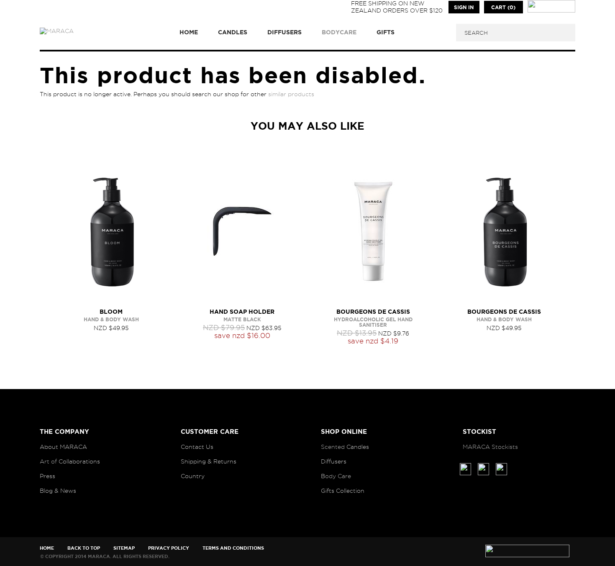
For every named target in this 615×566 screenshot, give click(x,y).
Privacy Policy (168, 548)
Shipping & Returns (208, 461)
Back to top (83, 548)
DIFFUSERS (284, 32)
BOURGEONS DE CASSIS (373, 311)
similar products (291, 94)
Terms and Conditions (233, 548)
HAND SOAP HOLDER (242, 311)
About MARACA (63, 446)
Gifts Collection (342, 490)
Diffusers (333, 461)
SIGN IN (464, 7)
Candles (357, 446)
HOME (188, 32)
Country (193, 476)
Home (47, 548)
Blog (46, 490)
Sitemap (124, 548)
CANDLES (232, 32)
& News (65, 490)
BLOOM (111, 311)
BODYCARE (339, 32)
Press (47, 476)
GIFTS (386, 32)
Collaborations (79, 461)
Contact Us (197, 446)
